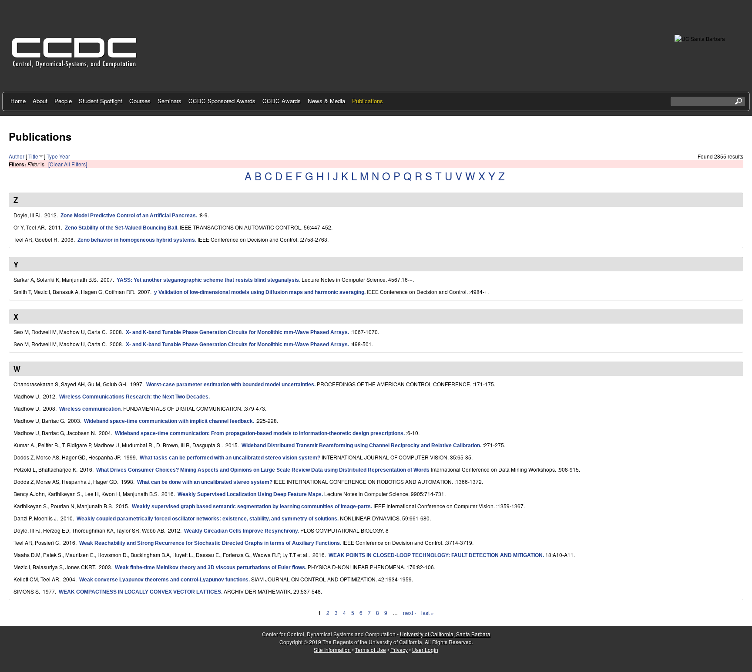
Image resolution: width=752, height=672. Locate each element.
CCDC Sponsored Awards (221, 101)
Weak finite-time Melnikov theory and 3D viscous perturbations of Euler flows (210, 567)
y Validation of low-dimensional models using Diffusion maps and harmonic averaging (259, 292)
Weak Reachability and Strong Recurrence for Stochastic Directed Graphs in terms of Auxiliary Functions (209, 543)
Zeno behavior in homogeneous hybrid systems (136, 240)
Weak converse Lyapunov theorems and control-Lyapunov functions (163, 580)
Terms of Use (370, 649)
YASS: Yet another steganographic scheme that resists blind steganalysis (208, 280)
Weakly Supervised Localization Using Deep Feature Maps (250, 494)
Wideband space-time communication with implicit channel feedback (168, 421)
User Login (425, 649)
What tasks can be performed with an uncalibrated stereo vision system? (230, 458)
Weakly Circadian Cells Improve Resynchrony (241, 531)
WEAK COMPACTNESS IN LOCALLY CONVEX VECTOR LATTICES (140, 592)
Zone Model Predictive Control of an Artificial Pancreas (128, 216)
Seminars (169, 101)
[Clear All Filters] (67, 164)
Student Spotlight (100, 101)
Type (52, 156)
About (40, 101)
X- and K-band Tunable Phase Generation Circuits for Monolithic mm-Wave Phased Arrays (237, 332)
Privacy (399, 649)
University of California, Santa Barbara (445, 634)
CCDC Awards (281, 101)
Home (18, 101)
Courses (140, 101)
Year (64, 156)
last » (427, 612)
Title (33, 156)
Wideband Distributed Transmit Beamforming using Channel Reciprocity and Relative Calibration (361, 445)
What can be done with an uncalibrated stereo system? (204, 482)
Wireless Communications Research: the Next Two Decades (133, 397)
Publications (367, 101)
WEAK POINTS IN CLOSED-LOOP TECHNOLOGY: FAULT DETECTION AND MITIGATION (436, 555)
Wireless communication (90, 409)
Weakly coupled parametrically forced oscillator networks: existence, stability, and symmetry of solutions (207, 519)
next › (409, 612)
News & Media (326, 101)
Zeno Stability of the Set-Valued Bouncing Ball (121, 228)
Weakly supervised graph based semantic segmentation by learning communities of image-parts (251, 506)
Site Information (332, 649)
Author (16, 156)
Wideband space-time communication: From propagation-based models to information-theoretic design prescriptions (259, 433)
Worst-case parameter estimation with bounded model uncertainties (230, 385)
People (63, 101)
